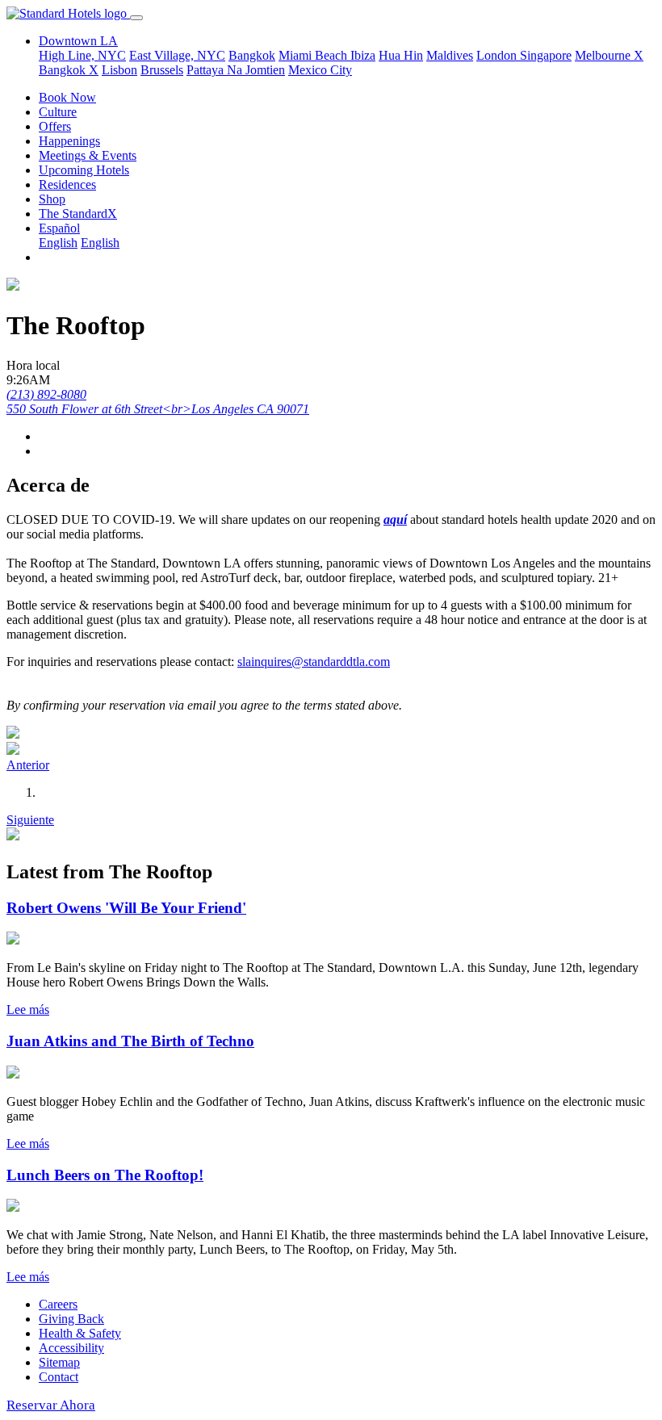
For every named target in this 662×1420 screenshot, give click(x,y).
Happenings (69, 141)
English (58, 242)
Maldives (449, 55)
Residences (67, 184)
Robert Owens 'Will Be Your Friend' (126, 907)
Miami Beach (314, 55)
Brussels (161, 70)
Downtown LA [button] (78, 41)
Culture (58, 112)
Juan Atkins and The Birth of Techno (130, 1041)
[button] (27, 765)
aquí (395, 519)
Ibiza (362, 55)
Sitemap (59, 1362)
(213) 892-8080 (46, 394)
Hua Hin (401, 55)
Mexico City (320, 70)
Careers (58, 1304)
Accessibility (71, 1348)
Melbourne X (609, 55)
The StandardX (78, 213)
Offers (55, 126)
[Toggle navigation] (136, 17)
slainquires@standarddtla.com (313, 661)
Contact (58, 1377)
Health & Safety (80, 1333)
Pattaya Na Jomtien (235, 70)
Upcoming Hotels (84, 170)
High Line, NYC (82, 55)
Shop (52, 199)
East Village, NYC (177, 55)
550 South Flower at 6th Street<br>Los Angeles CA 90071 (157, 409)
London (498, 55)
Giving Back (71, 1319)
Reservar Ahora (50, 1405)
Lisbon (119, 70)
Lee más (27, 1009)
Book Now (67, 97)
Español (59, 228)
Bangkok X (68, 70)
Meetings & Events (87, 155)
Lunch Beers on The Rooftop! (104, 1175)
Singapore (546, 55)
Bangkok (251, 55)
